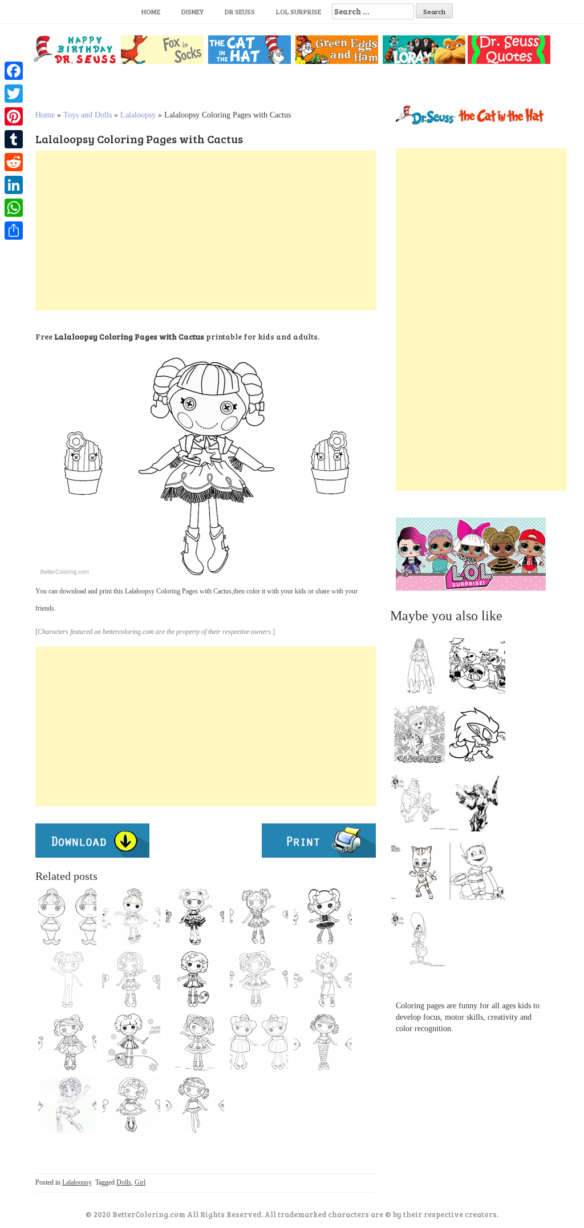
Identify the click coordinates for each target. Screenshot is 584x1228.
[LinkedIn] (13, 184)
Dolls (123, 1182)
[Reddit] (13, 162)
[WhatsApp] (13, 207)
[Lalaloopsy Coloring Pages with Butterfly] (195, 916)
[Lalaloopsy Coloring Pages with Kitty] (259, 979)
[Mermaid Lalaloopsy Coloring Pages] (322, 1042)
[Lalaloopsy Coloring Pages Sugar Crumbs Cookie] (131, 1104)
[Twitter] (13, 93)
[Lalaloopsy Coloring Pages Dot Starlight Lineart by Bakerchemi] (67, 1104)
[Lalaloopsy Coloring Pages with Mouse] (131, 916)
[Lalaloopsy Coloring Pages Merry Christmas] (131, 1042)
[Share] (13, 230)
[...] (422, 668)
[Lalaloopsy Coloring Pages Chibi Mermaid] (67, 916)
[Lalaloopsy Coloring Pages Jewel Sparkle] (259, 1042)
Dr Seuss (240, 11)
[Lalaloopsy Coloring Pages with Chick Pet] (195, 979)
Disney (192, 11)
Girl (140, 1182)
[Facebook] (13, 70)
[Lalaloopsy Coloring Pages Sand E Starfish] (195, 1104)
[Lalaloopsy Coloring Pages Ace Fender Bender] (322, 979)
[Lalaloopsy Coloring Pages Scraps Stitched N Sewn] (259, 916)
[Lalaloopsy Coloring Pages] (195, 1042)
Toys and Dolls (87, 115)
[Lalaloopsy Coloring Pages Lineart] (67, 1042)
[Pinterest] (13, 116)
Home (150, 11)
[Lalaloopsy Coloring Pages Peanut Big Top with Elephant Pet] (322, 916)
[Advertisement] (205, 230)
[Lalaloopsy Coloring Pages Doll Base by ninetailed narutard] (67, 979)
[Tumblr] (13, 139)
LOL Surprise (298, 11)
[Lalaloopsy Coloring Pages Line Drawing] (131, 979)
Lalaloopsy (138, 115)
